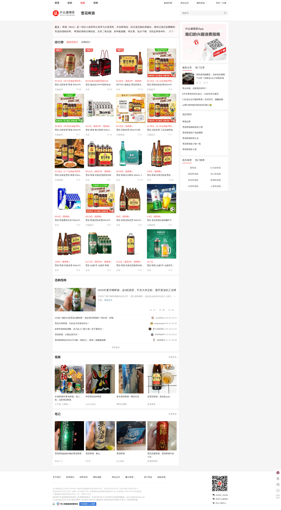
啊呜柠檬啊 (121, 404)
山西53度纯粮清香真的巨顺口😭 (197, 105)
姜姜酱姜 (151, 404)
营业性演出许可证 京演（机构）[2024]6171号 (71, 491)
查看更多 (116, 347)
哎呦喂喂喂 (152, 461)
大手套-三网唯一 (62, 404)
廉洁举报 (129, 477)
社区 (82, 3)
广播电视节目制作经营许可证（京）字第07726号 (72, 494)
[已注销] (120, 461)
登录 (218, 3)
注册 (224, 3)
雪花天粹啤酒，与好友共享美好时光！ (72, 323)
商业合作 (185, 3)
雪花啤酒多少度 (189, 149)
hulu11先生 (91, 404)
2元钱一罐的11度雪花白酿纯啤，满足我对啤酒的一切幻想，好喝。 (85, 318)
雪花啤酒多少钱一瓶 (191, 144)
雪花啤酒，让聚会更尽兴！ (67, 334)
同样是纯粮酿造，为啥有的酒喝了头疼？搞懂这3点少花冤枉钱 (210, 76)
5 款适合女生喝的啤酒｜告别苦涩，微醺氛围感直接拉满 (207, 99)
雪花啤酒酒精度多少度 (192, 127)
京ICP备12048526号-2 (129, 489)
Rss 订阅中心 (221, 503)
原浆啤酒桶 (193, 180)
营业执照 (137, 491)
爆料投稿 (201, 3)
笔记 (58, 414)
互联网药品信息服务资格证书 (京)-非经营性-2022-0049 (111, 491)
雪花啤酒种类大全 (190, 138)
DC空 (88, 461)
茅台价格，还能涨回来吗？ (194, 88)
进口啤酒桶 (215, 174)
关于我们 (57, 477)
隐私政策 (161, 477)
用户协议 (148, 477)
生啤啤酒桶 (193, 186)
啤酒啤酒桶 (215, 180)
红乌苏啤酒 (215, 168)
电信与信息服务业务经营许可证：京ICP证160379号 (98, 489)
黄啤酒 (193, 168)
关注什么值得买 (222, 499)
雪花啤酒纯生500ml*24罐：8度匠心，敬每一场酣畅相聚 (80, 340)
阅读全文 (108, 300)
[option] (70, 384)
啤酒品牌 (186, 121)
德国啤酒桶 (193, 174)
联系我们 (70, 477)
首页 (57, 3)
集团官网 (168, 3)
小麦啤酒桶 (215, 186)
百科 (95, 3)
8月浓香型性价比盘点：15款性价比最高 (200, 94)
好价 (70, 3)
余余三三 (59, 461)
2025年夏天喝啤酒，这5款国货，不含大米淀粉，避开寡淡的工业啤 (137, 290)
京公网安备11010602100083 (64, 489)
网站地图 (97, 477)
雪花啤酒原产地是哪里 (192, 132)
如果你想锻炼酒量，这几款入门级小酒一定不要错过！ (79, 329)
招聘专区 (84, 477)
